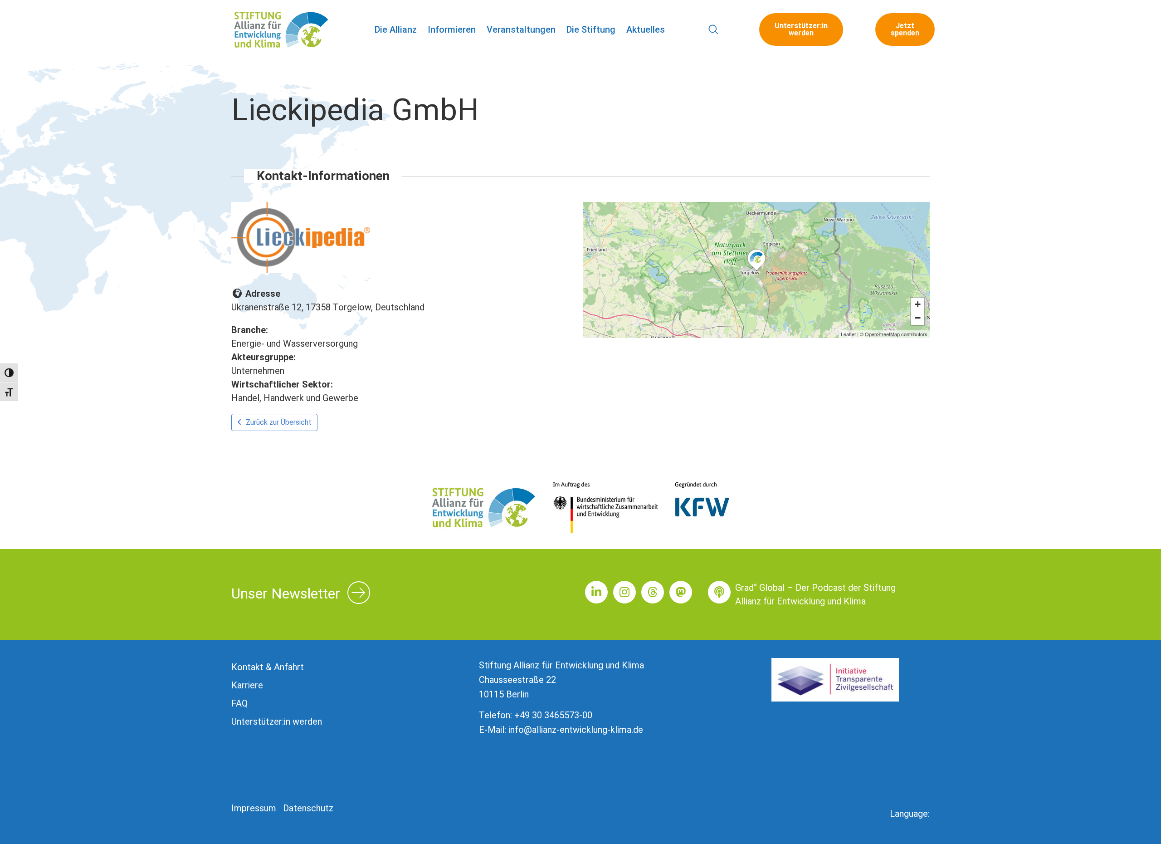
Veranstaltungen (521, 29)
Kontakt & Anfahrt (267, 667)
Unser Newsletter (285, 593)
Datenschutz (308, 808)
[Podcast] (719, 592)
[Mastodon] (680, 592)
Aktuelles (645, 29)
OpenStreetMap (882, 334)
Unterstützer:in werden (276, 721)
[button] (713, 29)
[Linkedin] (596, 592)
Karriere (247, 685)
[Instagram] (624, 592)
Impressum (253, 808)
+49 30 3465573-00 (553, 715)
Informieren (452, 29)
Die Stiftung (590, 29)
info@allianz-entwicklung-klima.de (575, 729)
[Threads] (652, 592)
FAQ (239, 703)
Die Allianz (396, 29)
